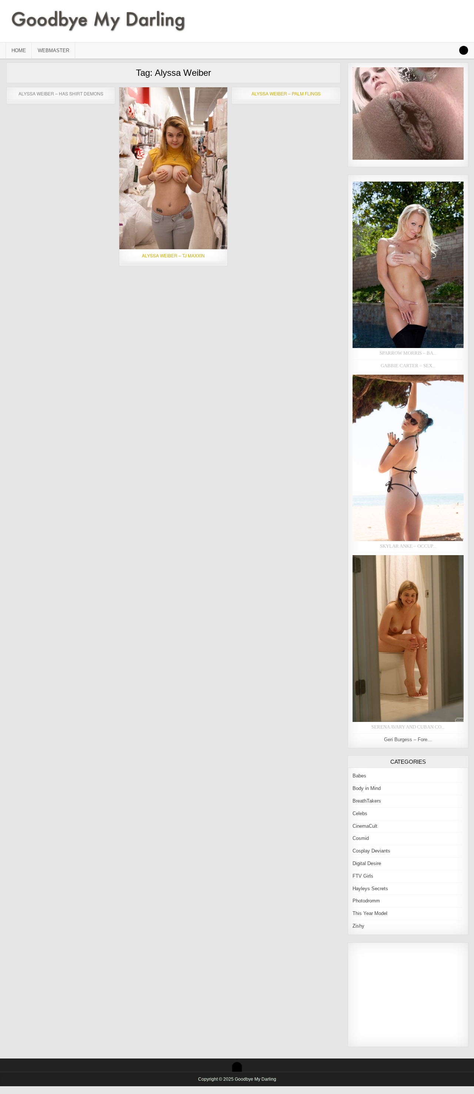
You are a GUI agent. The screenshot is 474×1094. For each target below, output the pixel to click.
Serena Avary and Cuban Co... (408, 727)
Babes (359, 776)
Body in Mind (367, 788)
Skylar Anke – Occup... (408, 546)
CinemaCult (365, 826)
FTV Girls (363, 876)
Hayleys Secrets (370, 888)
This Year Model (370, 913)
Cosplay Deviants (371, 851)
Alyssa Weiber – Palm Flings (286, 93)
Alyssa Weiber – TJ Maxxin (173, 255)
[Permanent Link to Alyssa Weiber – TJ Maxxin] (173, 168)
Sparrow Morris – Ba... (408, 353)
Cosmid (361, 838)
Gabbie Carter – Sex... (408, 365)
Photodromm (366, 901)
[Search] (463, 50)
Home (18, 50)
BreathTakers (367, 801)
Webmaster (53, 50)
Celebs (360, 813)
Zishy (358, 926)
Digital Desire (367, 863)
